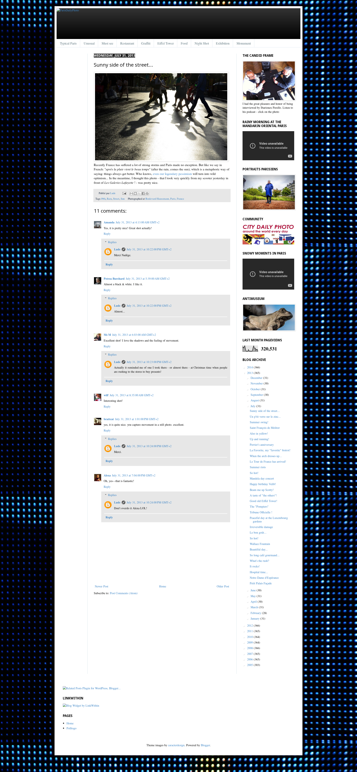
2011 (250, 631)
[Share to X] (139, 193)
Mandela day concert (262, 478)
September (257, 395)
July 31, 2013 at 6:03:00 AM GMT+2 (134, 335)
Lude (113, 193)
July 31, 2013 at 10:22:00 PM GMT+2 (149, 249)
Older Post (223, 586)
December (257, 378)
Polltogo (71, 728)
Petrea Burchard (114, 278)
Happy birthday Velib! (263, 484)
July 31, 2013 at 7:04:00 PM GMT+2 (133, 475)
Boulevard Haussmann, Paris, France (164, 198)
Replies (112, 242)
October (256, 389)
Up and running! (259, 439)
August (255, 400)
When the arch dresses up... (266, 456)
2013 (250, 373)
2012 (250, 625)
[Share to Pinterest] (147, 193)
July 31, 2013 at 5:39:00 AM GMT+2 (148, 279)
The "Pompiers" (259, 506)
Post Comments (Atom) (124, 593)
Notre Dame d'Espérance (264, 578)
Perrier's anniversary (262, 445)
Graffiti (145, 43)
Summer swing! (259, 422)
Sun (123, 198)
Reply (107, 234)
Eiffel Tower (165, 43)
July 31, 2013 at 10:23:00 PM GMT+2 (149, 362)
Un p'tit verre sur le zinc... (265, 416)
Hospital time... (259, 572)
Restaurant (127, 43)
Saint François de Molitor (265, 428)
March (255, 607)
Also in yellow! (259, 433)
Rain (109, 198)
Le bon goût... (258, 532)
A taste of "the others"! (263, 495)
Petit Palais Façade (261, 583)
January (255, 618)
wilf (106, 395)
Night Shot (202, 43)
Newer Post (101, 586)
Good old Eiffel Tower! (263, 501)
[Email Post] (124, 193)
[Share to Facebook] (143, 193)
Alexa (107, 475)
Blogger (205, 745)
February (256, 613)
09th (103, 198)
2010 (250, 637)
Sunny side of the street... (265, 411)
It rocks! (255, 566)
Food (184, 43)
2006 (250, 659)
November (257, 383)
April (254, 601)
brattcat (109, 419)
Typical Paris (68, 43)
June (254, 590)
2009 (250, 642)
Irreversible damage (261, 527)
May (254, 596)
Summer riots (258, 467)
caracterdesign (176, 745)
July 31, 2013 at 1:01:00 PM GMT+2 (136, 419)
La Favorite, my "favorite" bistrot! (270, 450)
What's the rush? (259, 561)
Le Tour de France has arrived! (268, 461)
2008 (250, 648)
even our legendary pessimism (172, 174)
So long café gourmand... (265, 555)
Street (116, 198)
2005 (250, 665)
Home (162, 586)
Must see (107, 43)
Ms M (107, 334)
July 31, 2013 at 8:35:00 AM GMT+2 (132, 395)
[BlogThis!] (135, 193)
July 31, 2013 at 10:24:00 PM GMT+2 (149, 446)
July (253, 406)
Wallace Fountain (260, 544)
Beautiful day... (259, 549)
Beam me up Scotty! (262, 490)
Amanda (109, 222)
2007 (250, 654)
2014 (250, 367)
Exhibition (223, 43)
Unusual (89, 43)
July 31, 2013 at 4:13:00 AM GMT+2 (137, 222)
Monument (244, 43)
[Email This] (131, 193)
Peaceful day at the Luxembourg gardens (269, 519)
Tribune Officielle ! (261, 512)
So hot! (254, 473)
